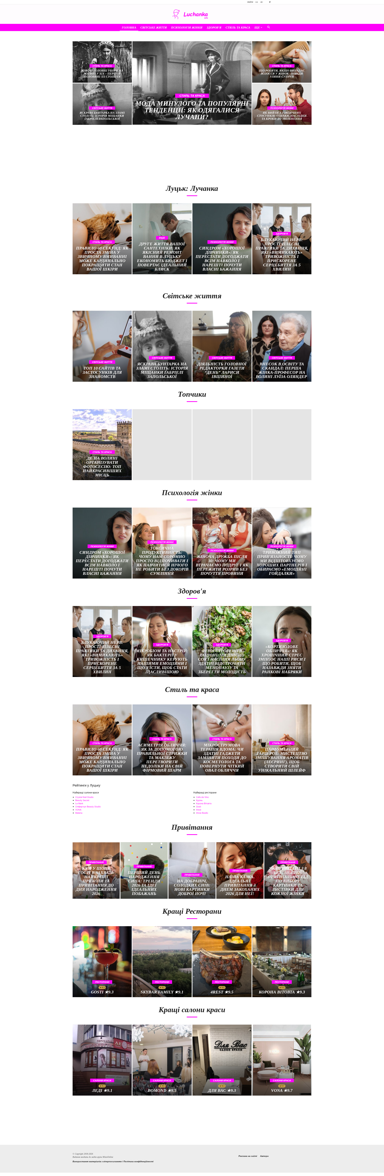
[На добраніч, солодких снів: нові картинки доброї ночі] (192, 870)
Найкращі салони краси (86, 792)
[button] (268, 27)
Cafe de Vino (202, 797)
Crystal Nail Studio (84, 797)
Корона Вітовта (204, 803)
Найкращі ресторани (204, 792)
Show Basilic (202, 813)
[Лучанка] (192, 14)
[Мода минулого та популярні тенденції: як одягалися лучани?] (192, 83)
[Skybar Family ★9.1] (162, 961)
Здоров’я (214, 27)
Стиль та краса (238, 27)
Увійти (250, 2)
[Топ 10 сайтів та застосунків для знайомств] (102, 346)
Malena (78, 813)
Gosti (198, 806)
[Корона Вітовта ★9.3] (281, 961)
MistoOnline (108, 1157)
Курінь (199, 800)
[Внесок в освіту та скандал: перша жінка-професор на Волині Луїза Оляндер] (281, 346)
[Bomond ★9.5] (162, 1060)
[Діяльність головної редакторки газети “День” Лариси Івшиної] (222, 346)
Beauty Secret (82, 800)
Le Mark (79, 803)
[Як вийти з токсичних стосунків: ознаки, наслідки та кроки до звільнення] (281, 104)
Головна (129, 27)
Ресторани (102, 982)
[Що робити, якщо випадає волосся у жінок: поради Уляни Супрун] (281, 62)
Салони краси (102, 1080)
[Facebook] (270, 2)
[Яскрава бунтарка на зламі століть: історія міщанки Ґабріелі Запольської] (102, 104)
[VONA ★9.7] (281, 1060)
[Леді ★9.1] (102, 1060)
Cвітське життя (153, 27)
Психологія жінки (186, 27)
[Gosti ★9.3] (102, 961)
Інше (162, 238)
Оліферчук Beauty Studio (88, 806)
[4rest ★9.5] (222, 961)
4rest (198, 809)
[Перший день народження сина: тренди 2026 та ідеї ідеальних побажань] (144, 870)
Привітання (96, 862)
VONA (78, 809)
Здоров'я (282, 233)
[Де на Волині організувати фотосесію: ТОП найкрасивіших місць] (102, 444)
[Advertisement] (131, 153)
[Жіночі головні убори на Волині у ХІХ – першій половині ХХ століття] (102, 62)
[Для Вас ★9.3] (222, 1060)
